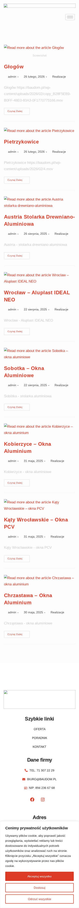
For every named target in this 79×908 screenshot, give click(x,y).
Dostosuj (39, 887)
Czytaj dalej (19, 110)
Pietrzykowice (21, 142)
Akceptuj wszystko (39, 876)
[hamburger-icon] (70, 17)
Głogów (14, 66)
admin (12, 76)
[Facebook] (32, 799)
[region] (39, 864)
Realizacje (59, 76)
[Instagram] (43, 799)
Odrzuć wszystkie (39, 899)
